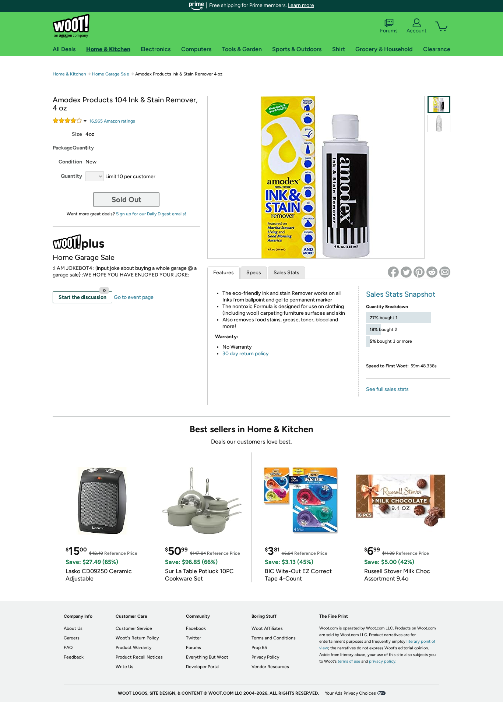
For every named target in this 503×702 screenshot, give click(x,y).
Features (223, 272)
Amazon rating (112, 121)
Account (416, 31)
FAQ (68, 647)
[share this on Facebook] (393, 272)
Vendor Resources (270, 666)
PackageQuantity (68, 148)
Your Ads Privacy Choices (350, 693)
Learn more (301, 5)
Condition (70, 162)
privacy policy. (382, 661)
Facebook (196, 628)
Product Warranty (133, 647)
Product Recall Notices (139, 657)
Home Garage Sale (110, 74)
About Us (73, 628)
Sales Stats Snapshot (401, 294)
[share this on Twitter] (406, 272)
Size (77, 134)
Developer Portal (202, 666)
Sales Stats (286, 272)
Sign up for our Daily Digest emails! (151, 213)
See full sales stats (387, 389)
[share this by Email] (444, 272)
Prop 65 (259, 647)
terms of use (349, 661)
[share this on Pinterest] (419, 272)
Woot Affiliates (267, 628)
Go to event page (134, 297)
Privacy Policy (265, 657)
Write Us (124, 666)
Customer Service (134, 628)
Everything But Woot (207, 657)
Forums (389, 31)
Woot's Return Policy (137, 638)
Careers (72, 638)
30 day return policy (245, 353)
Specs (253, 272)
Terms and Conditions (274, 638)
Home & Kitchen (69, 74)
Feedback (74, 657)
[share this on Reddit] (431, 272)
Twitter (193, 638)
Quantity (71, 176)
